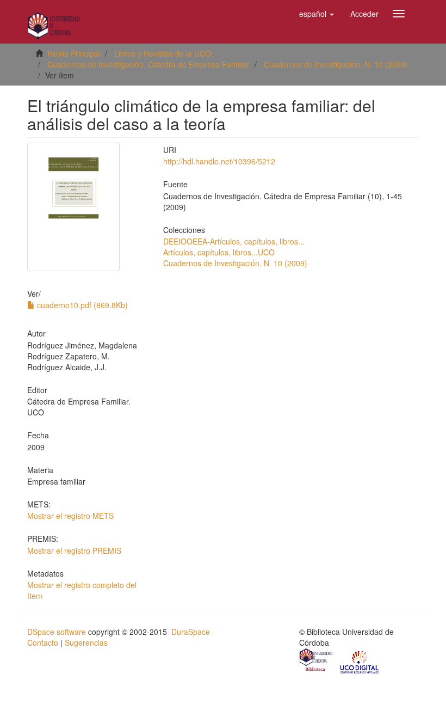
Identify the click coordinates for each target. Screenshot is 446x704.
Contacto (42, 642)
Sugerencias (86, 642)
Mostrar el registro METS (70, 515)
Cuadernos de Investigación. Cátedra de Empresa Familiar (148, 64)
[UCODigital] (360, 661)
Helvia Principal (73, 53)
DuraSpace (190, 631)
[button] (316, 13)
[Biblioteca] (316, 661)
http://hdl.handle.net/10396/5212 (219, 161)
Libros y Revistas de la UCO (162, 53)
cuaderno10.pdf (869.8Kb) (81, 304)
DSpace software (56, 631)
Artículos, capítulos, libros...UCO (219, 252)
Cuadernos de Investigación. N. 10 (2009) (336, 64)
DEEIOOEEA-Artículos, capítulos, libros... (234, 241)
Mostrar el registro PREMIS (74, 550)
